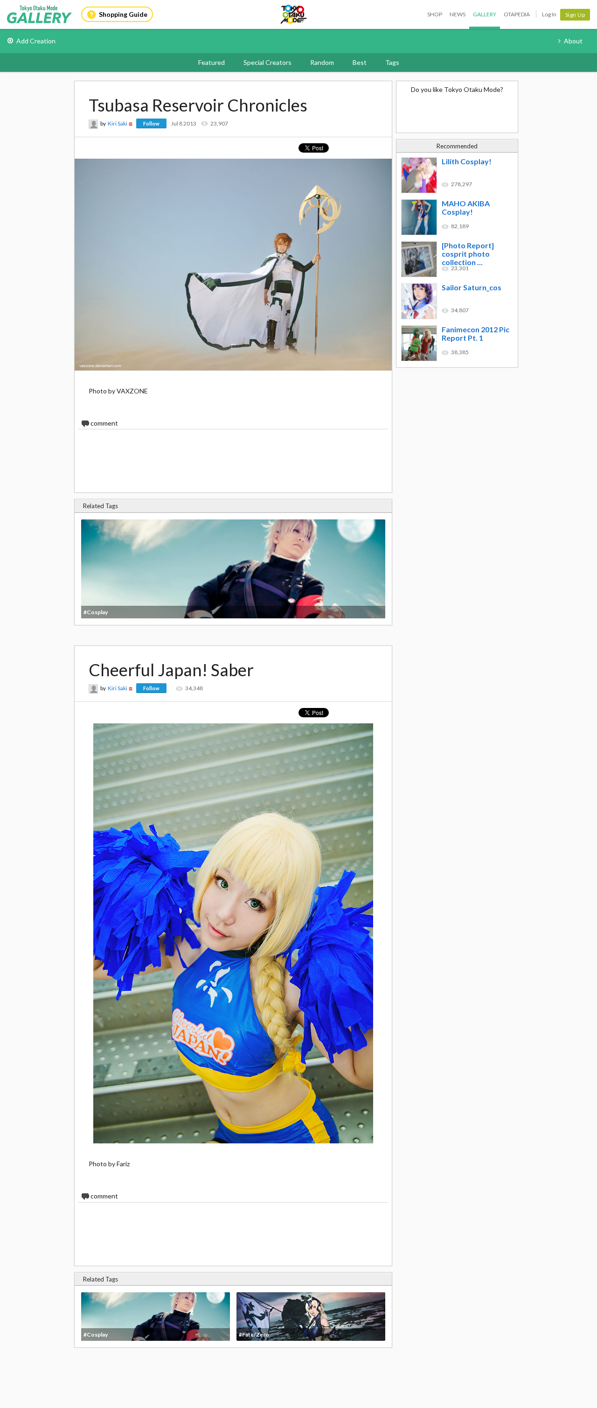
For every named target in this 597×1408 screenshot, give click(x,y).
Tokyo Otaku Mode (294, 14)
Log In (549, 14)
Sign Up (575, 14)
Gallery (484, 14)
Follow (151, 123)
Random (322, 62)
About (573, 41)
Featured (211, 62)
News (457, 14)
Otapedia (517, 14)
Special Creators (267, 62)
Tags (392, 62)
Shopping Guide (123, 14)
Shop (434, 14)
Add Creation (36, 41)
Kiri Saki (117, 123)
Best (360, 62)
